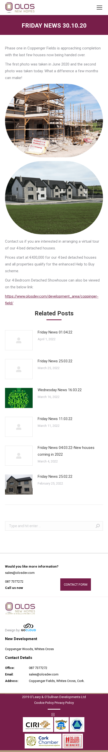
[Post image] (19, 340)
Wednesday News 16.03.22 (60, 390)
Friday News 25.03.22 (55, 361)
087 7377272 (14, 581)
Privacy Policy (64, 703)
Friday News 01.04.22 (55, 332)
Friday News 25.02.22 (55, 476)
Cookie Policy (44, 703)
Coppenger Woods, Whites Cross (29, 649)
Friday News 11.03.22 (55, 419)
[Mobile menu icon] (99, 7)
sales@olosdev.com (20, 573)
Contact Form (75, 584)
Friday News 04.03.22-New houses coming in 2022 (66, 451)
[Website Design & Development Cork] (28, 630)
